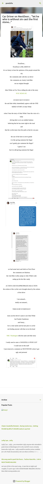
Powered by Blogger (22, 481)
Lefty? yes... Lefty (7, 440)
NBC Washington (12, 336)
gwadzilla (9, 3)
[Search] (40, 3)
